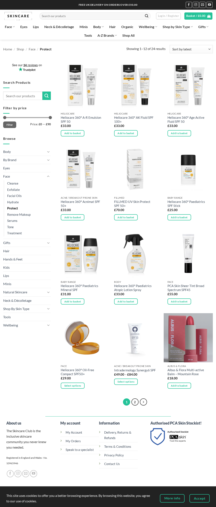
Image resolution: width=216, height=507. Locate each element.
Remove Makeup (19, 214)
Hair (112, 27)
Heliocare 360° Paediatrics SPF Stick (186, 204)
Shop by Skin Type (176, 27)
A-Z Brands (105, 35)
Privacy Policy (114, 455)
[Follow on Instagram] (196, 5)
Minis (84, 27)
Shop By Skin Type (16, 308)
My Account (74, 432)
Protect (12, 208)
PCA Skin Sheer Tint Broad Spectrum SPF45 (185, 288)
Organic (127, 27)
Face (8, 27)
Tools (88, 35)
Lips (36, 27)
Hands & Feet (13, 259)
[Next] (143, 402)
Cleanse (12, 183)
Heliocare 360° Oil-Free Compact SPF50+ (77, 372)
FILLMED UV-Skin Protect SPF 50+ (132, 204)
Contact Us (112, 464)
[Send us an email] (202, 5)
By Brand (9, 160)
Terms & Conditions (117, 446)
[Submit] (146, 16)
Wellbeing (146, 27)
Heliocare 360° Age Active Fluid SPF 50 (185, 119)
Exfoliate (13, 189)
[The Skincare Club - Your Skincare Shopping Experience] (18, 16)
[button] (168, 16)
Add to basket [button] (72, 133)
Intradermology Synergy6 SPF (135, 370)
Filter (10, 124)
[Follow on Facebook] (189, 5)
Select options (72, 385)
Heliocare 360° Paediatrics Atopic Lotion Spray (133, 288)
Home (7, 49)
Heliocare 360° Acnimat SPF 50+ (80, 204)
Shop (20, 49)
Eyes (23, 27)
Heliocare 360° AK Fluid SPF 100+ (133, 119)
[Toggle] (48, 151)
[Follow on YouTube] (209, 5)
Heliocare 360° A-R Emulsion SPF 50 (81, 119)
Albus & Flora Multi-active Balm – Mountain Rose (185, 372)
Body (97, 27)
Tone (10, 227)
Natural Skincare (15, 292)
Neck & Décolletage (59, 27)
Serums (12, 220)
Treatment (14, 233)
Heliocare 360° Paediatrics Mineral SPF (79, 288)
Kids (6, 267)
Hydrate (13, 202)
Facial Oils (14, 196)
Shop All (128, 35)
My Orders (73, 441)
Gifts (202, 27)
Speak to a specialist (80, 450)
